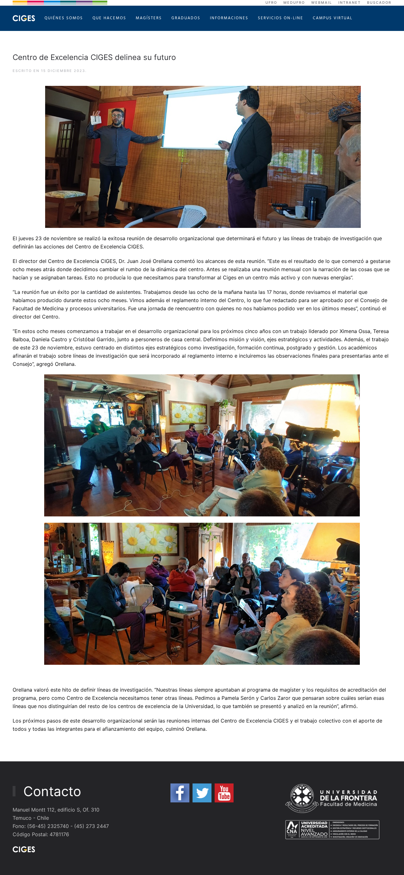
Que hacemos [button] (109, 18)
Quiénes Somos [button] (64, 18)
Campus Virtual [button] (333, 18)
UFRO (271, 2)
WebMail (321, 2)
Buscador (379, 2)
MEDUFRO (294, 2)
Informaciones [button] (229, 18)
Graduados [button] (185, 18)
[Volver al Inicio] (24, 18)
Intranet (349, 2)
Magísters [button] (149, 18)
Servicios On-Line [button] (280, 18)
